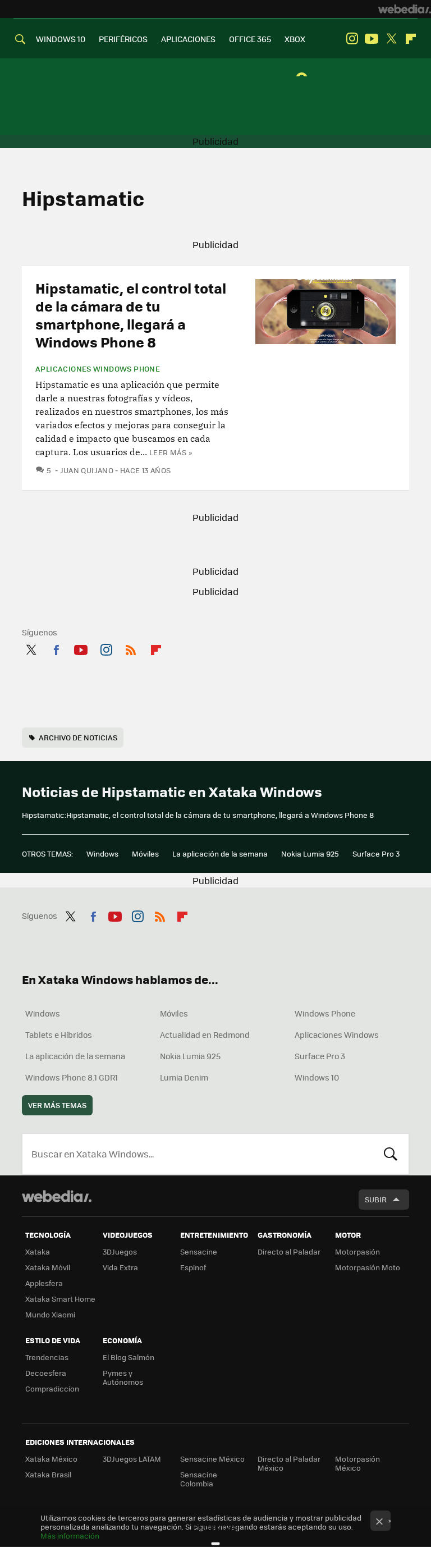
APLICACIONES (188, 38)
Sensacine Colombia (198, 1479)
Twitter (391, 38)
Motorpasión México (357, 1463)
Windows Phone (325, 1013)
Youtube (371, 38)
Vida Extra (120, 1267)
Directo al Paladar (289, 1251)
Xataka (37, 1251)
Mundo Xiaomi (50, 1314)
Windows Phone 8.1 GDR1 (71, 1077)
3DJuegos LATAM (132, 1458)
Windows (102, 853)
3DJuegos (120, 1251)
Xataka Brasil (48, 1474)
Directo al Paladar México (289, 1463)
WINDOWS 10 (60, 38)
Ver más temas (57, 1105)
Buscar (390, 1154)
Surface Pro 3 (376, 853)
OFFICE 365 (250, 38)
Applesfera (44, 1283)
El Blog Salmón (128, 1357)
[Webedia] (404, 9)
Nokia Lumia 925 (310, 853)
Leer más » (170, 452)
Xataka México (51, 1458)
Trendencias (46, 1357)
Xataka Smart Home (60, 1298)
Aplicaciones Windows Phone (97, 368)
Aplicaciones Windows (337, 1034)
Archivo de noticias (78, 737)
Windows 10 (317, 1077)
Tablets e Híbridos (58, 1034)
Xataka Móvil (47, 1267)
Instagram (352, 38)
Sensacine (198, 1251)
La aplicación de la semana (220, 853)
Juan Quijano (86, 470)
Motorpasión (357, 1251)
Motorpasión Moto (367, 1267)
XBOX (295, 38)
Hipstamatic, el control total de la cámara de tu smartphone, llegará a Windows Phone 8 (130, 314)
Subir (376, 1199)
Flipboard (411, 38)
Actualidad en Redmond (205, 1034)
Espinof (193, 1267)
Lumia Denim (184, 1077)
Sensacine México (212, 1458)
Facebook (56, 648)
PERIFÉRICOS (123, 38)
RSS (131, 648)
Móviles (145, 853)
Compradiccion (52, 1388)
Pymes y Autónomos (123, 1377)
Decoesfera (45, 1372)
